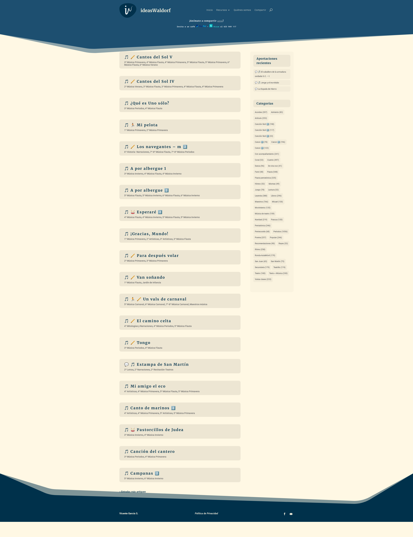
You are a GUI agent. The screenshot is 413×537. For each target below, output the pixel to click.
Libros (276, 196)
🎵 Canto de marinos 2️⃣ (150, 408)
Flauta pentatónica (265, 178)
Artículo (261, 118)
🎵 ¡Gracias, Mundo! (146, 234)
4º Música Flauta (155, 62)
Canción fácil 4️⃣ (264, 136)
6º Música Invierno (190, 195)
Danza (259, 166)
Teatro (260, 273)
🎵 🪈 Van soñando (144, 277)
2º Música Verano (133, 86)
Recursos (221, 10)
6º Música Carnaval (155, 304)
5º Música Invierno (151, 195)
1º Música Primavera (135, 130)
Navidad (261, 220)
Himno (260, 184)
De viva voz (275, 166)
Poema (260, 237)
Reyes (283, 243)
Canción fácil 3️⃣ (264, 130)
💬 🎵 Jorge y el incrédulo (267, 82)
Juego (259, 190)
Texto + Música (278, 273)
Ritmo (260, 249)
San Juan (261, 261)
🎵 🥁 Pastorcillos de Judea (154, 430)
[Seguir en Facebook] (284, 514)
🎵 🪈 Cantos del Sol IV (149, 81)
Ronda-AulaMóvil (265, 255)
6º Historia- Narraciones (136, 152)
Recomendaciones (265, 243)
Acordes (261, 112)
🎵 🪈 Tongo (137, 342)
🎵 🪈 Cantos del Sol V (148, 57)
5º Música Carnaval (134, 304)
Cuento (273, 160)
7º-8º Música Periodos (182, 152)
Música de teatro (264, 214)
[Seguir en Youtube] (291, 514)
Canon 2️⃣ (261, 142)
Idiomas (274, 184)
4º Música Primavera (175, 62)
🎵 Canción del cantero (149, 451)
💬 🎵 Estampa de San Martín (156, 364)
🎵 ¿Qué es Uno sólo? (146, 103)
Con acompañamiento (267, 154)
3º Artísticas (166, 239)
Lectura (273, 190)
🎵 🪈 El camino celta (147, 321)
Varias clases (263, 279)
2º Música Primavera (157, 130)
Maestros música (198, 304)
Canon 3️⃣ (278, 142)
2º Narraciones (142, 369)
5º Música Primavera (216, 62)
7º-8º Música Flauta (160, 152)
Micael (277, 202)
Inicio (209, 10)
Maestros (261, 202)
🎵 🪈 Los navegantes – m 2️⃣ (156, 146)
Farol (259, 172)
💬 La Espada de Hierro (266, 89)
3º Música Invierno (133, 173)
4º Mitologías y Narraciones (138, 326)
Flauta (272, 172)
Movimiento (262, 208)
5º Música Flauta (195, 62)
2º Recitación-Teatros (162, 369)
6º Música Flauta (171, 195)
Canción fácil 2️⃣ (264, 124)
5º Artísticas (166, 413)
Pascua (276, 220)
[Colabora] (201, 26)
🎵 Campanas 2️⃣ (142, 473)
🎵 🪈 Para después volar (151, 255)
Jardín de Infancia (151, 282)
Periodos (280, 231)
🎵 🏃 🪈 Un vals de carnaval (155, 299)
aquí (220, 20)
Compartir (260, 10)
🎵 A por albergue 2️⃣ (146, 190)
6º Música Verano (149, 65)
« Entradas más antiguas (132, 491)
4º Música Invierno (171, 173)
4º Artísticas (130, 391)
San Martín (277, 261)
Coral (259, 160)
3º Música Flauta (152, 86)
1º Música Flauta (132, 282)
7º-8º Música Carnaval (177, 304)
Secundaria (262, 267)
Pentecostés (262, 231)
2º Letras (129, 369)
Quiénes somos (242, 10)
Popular (276, 237)
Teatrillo (279, 267)
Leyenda (261, 196)
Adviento (277, 112)
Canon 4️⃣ (262, 148)
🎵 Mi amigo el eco (145, 386)
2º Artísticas (152, 239)
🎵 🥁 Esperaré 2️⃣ (143, 212)
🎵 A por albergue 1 (145, 168)
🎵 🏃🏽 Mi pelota (141, 125)
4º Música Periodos (163, 326)
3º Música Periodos (134, 108)
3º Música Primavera (135, 62)
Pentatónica (262, 225)
